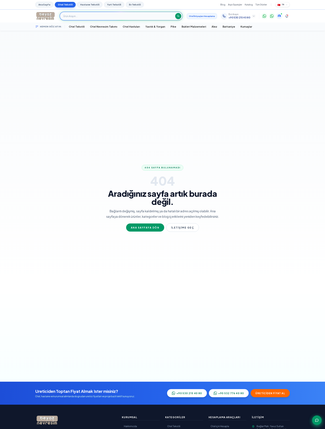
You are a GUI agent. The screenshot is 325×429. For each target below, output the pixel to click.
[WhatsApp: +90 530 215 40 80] (264, 16)
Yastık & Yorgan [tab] (155, 26)
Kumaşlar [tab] (246, 26)
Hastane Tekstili (89, 4)
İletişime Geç (182, 227)
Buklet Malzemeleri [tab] (194, 26)
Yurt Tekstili (114, 4)
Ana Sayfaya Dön (145, 227)
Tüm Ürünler (261, 4)
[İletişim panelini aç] (317, 420)
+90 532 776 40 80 (231, 393)
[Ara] (178, 16)
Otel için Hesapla (220, 426)
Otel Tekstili (65, 4)
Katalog (249, 4)
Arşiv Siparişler (235, 4)
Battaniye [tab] (229, 26)
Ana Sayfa (44, 4)
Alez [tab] (214, 26)
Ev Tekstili (135, 4)
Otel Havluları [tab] (131, 26)
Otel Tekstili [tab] (77, 26)
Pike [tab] (173, 26)
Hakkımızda (130, 426)
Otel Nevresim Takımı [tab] (103, 26)
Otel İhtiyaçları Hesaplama (202, 16)
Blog (222, 4)
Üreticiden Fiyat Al (270, 393)
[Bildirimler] (287, 16)
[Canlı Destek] (279, 16)
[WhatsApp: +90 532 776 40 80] (272, 16)
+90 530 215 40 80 (189, 393)
